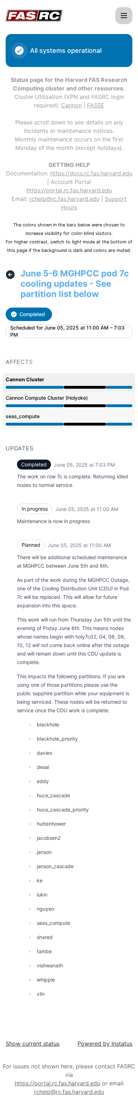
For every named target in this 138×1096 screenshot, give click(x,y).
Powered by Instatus (104, 1043)
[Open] (123, 15)
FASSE (95, 105)
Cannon (71, 105)
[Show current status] (10, 274)
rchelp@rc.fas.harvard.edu (64, 198)
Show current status (32, 1043)
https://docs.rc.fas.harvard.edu (91, 173)
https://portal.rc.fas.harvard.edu (69, 190)
